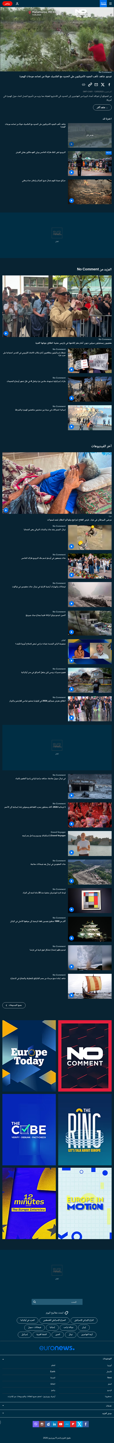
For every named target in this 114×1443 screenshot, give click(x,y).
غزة (110, 516)
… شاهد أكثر (102, 107)
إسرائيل (25, 1335)
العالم (63, 640)
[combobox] (57, 1302)
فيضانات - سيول (34, 1327)
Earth (52, 1372)
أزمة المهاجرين (87, 1335)
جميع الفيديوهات (15, 1005)
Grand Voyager (58, 832)
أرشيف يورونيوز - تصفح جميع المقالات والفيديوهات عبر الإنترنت (31, 1396)
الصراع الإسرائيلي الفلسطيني (54, 1320)
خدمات (109, 1406)
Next (109, 1378)
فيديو (109, 1390)
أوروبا (109, 1365)
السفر (110, 1384)
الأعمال (109, 1372)
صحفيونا (108, 1396)
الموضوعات (107, 1359)
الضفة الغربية (41, 1335)
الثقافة (52, 1384)
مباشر (7, 3)
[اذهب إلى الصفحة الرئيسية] (103, 3)
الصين (57, 1335)
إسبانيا (52, 1327)
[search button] (35, 1302)
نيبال (71, 1335)
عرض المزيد (107, 1413)
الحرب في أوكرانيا (27, 1320)
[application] (57, 39)
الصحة (52, 1378)
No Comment (105, 339)
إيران (84, 1327)
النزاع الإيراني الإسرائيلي (84, 1320)
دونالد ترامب (68, 1327)
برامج (53, 1390)
